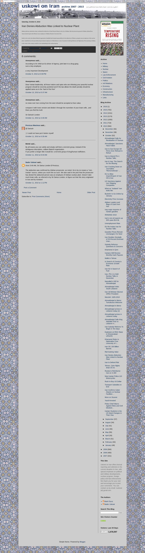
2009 (105, 449)
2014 (105, 113)
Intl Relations (107, 83)
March (108, 439)
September (109, 419)
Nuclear (105, 69)
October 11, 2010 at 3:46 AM (36, 118)
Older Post (91, 192)
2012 (105, 120)
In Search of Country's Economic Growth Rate (113, 263)
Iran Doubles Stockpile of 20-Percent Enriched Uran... (114, 239)
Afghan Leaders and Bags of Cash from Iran (112, 204)
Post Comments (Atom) (41, 196)
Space (105, 72)
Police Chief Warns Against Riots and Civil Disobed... (114, 406)
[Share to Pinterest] (61, 48)
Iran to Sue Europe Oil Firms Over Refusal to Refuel (114, 151)
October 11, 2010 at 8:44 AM (36, 155)
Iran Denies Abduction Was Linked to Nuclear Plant (114, 357)
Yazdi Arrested (110, 400)
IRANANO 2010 (111, 215)
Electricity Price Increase (114, 199)
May (107, 432)
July (107, 426)
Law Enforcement (109, 75)
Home (59, 192)
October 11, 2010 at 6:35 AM (36, 136)
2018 (105, 106)
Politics (105, 80)
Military (105, 66)
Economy (106, 86)
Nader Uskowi (31, 162)
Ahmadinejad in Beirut (113, 306)
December (109, 129)
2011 (105, 123)
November (109, 132)
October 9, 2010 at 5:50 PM (36, 74)
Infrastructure (108, 92)
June (107, 429)
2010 (105, 126)
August (108, 422)
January (108, 445)
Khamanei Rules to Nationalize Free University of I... (112, 341)
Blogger (82, 542)
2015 (105, 110)
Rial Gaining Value (111, 352)
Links (105, 98)
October (108, 135)
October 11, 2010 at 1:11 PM (36, 183)
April (107, 435)
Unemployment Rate (112, 223)
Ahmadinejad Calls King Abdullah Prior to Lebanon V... (113, 321)
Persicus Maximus (33, 125)
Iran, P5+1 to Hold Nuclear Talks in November (111, 276)
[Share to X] (58, 48)
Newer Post (26, 192)
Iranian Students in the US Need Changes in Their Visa (113, 413)
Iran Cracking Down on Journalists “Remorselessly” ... (113, 169)
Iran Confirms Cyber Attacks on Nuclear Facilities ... (112, 392)
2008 (105, 453)
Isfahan (30, 51)
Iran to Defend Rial (112, 362)
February (109, 442)
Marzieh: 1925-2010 (112, 297)
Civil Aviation (107, 78)
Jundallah (36, 51)
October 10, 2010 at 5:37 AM (36, 92)
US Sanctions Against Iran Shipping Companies (113, 183)
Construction (107, 89)
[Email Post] (51, 48)
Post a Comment (30, 188)
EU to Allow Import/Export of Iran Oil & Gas (113, 176)
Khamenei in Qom (111, 250)
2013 (105, 116)
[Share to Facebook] (60, 48)
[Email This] (55, 48)
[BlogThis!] (56, 48)
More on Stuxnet (111, 397)
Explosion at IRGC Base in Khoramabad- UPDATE (114, 334)
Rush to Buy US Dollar (113, 381)
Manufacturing (108, 95)
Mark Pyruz (108, 501)
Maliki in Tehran (110, 258)
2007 (105, 456)
